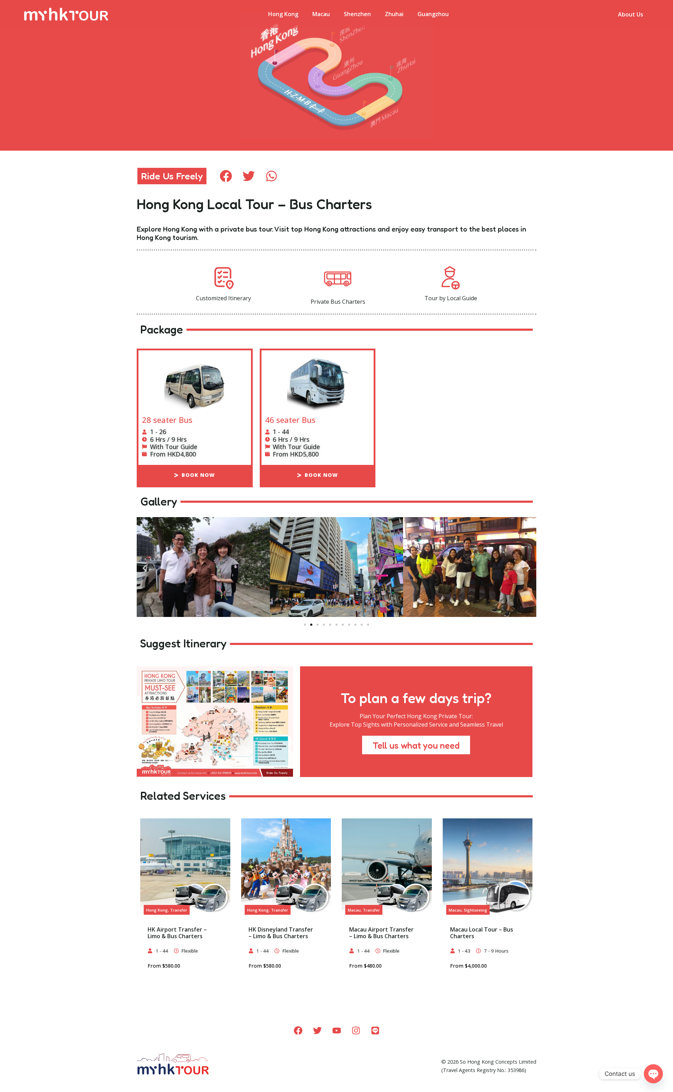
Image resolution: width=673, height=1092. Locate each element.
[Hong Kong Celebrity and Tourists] (203, 568)
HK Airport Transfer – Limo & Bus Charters (177, 933)
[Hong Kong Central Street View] (336, 568)
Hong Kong (283, 14)
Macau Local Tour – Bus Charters (481, 933)
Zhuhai (394, 14)
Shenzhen (357, 14)
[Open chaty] (653, 1073)
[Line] (375, 1030)
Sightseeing (475, 910)
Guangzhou (433, 14)
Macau (321, 14)
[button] (226, 176)
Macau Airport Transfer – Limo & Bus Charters (381, 933)
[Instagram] (356, 1030)
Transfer (178, 910)
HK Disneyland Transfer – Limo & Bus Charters (281, 933)
